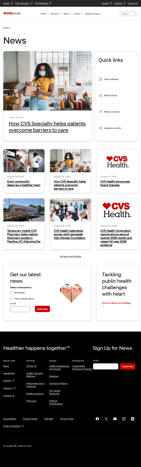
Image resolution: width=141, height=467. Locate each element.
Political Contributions (56, 402)
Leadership (9, 373)
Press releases (111, 79)
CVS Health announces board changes (115, 183)
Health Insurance (35, 393)
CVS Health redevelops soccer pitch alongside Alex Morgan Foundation (69, 234)
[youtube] (115, 418)
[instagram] (123, 418)
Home (6, 27)
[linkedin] (132, 418)
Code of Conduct (11, 425)
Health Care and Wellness (34, 375)
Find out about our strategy (116, 302)
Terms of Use (66, 418)
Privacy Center (30, 418)
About (43, 13)
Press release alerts (24, 298)
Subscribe (42, 308)
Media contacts (112, 111)
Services (55, 13)
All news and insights (70, 256)
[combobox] (129, 13)
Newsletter (19, 292)
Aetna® (6, 3)
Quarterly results (112, 128)
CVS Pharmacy (41, 3)
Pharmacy (31, 400)
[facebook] (97, 418)
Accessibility (9, 418)
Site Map (48, 418)
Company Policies (58, 383)
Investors (118, 3)
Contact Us (133, 3)
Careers (105, 3)
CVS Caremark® (22, 3)
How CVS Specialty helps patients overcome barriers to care (70, 184)
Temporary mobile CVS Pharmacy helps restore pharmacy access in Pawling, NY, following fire (23, 236)
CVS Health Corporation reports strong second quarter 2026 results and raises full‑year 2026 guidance (116, 238)
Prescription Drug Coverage (35, 385)
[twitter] (106, 418)
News (66, 13)
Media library (111, 95)
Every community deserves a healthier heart (23, 183)
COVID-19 (31, 365)
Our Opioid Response (54, 392)
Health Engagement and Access (59, 367)
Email (13, 303)
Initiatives (54, 376)
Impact (77, 13)
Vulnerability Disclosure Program (82, 367)
